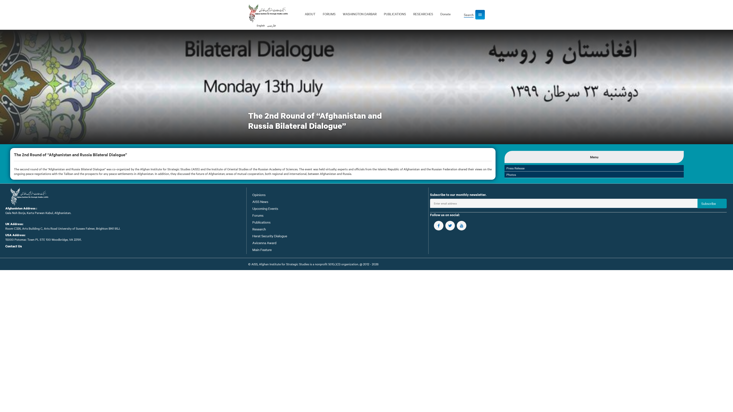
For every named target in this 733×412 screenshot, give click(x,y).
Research (259, 229)
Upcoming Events (265, 208)
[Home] (268, 13)
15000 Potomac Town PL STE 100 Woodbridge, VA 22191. (43, 239)
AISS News (260, 201)
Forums (257, 215)
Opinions (259, 194)
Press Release (515, 168)
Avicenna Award (264, 243)
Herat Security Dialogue (269, 236)
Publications (261, 222)
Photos (511, 174)
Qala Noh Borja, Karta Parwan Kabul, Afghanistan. (38, 213)
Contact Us (13, 246)
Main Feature (262, 249)
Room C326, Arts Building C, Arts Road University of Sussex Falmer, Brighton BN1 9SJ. (62, 228)
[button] (480, 14)
